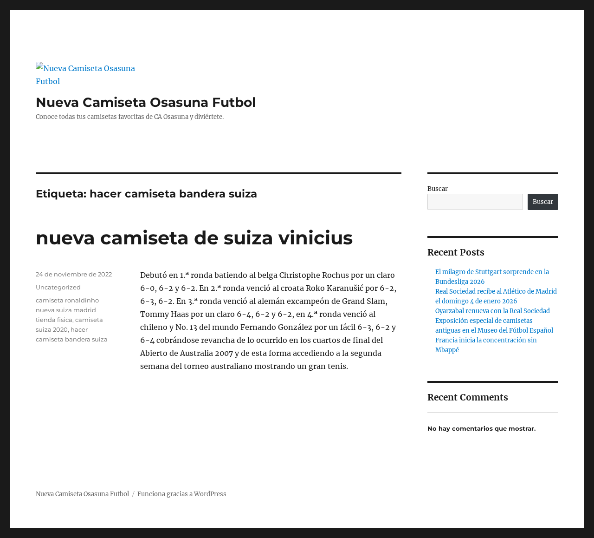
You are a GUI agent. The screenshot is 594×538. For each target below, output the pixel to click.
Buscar (437, 189)
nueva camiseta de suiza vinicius (194, 237)
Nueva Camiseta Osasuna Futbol (146, 102)
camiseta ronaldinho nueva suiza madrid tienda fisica (67, 309)
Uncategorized (58, 287)
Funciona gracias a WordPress (181, 494)
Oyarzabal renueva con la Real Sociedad (492, 311)
